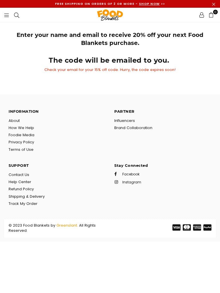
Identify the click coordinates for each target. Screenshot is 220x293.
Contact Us (19, 174)
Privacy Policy (21, 142)
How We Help (21, 127)
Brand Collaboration (133, 127)
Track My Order (23, 203)
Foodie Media (21, 135)
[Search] (16, 15)
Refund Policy (21, 189)
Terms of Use (21, 149)
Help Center (20, 182)
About (14, 120)
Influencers (124, 120)
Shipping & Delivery (27, 196)
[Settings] (202, 15)
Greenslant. (67, 225)
